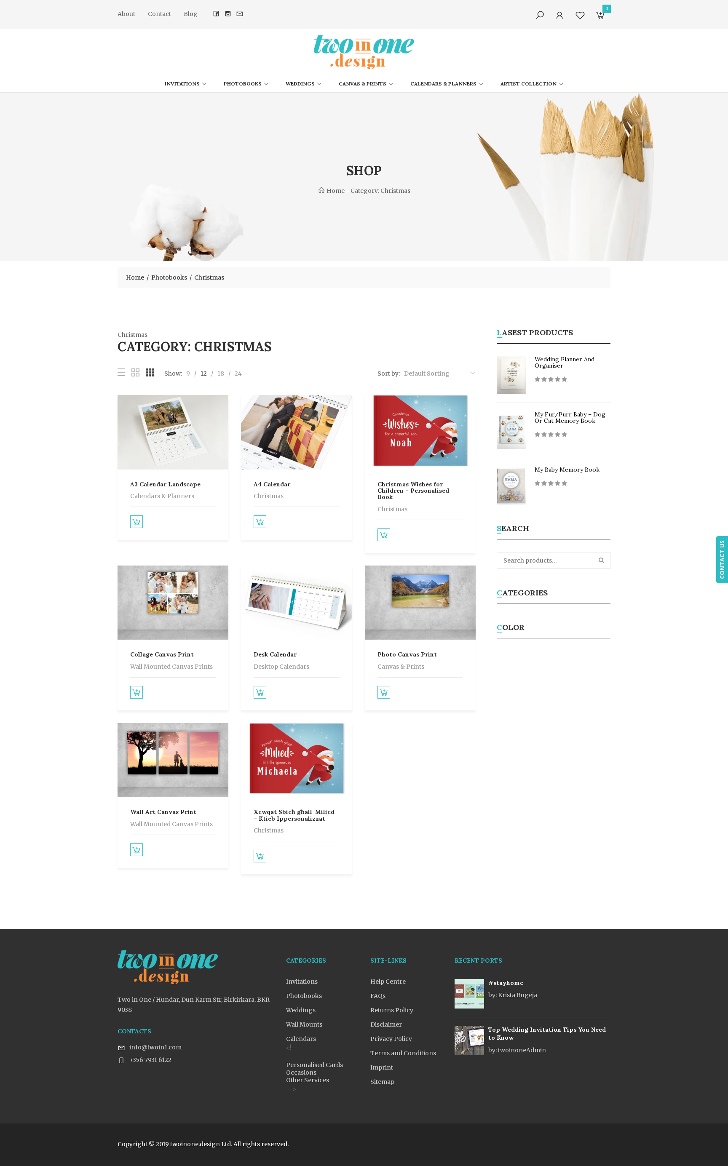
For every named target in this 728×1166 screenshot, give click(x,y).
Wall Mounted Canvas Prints (171, 666)
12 (204, 373)
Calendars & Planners (443, 83)
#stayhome (505, 983)
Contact (159, 14)
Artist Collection (528, 83)
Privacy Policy (391, 1039)
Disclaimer (386, 1024)
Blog (191, 14)
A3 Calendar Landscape (165, 484)
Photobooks (243, 83)
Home (335, 191)
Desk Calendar (275, 654)
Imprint (381, 1067)
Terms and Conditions (403, 1053)
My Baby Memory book (567, 469)
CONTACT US (722, 559)
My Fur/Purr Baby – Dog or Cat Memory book (570, 417)
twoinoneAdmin (517, 1050)
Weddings (300, 83)
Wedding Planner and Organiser (564, 362)
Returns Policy (391, 1010)
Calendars (301, 1039)
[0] (600, 17)
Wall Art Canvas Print (163, 812)
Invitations (182, 83)
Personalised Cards (314, 1065)
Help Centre (388, 981)
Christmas (269, 496)
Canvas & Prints (362, 83)
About (126, 14)
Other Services (307, 1080)
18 (220, 373)
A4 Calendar (272, 484)
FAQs (377, 996)
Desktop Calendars (281, 666)
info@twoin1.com (155, 1047)
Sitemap (382, 1082)
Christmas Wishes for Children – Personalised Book (413, 490)
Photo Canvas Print (407, 654)
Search (602, 560)
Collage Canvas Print (162, 654)
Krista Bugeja (512, 995)
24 (238, 373)
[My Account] (560, 15)
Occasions (301, 1072)
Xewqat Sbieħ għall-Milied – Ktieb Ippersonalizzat (294, 815)
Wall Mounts (304, 1024)
